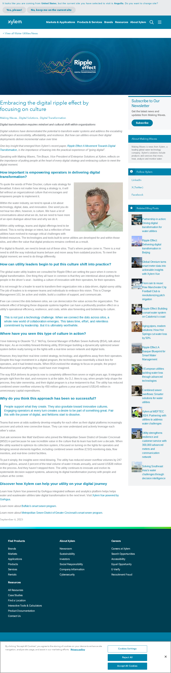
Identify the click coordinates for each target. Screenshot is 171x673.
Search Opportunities (123, 553)
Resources (121, 22)
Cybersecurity (67, 574)
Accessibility (118, 559)
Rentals (12, 574)
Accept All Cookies (127, 666)
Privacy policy (78, 649)
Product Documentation (21, 610)
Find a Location (17, 600)
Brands (108, 22)
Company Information (72, 569)
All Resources (15, 590)
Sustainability (67, 553)
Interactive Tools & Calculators (25, 605)
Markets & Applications (60, 22)
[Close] (165, 656)
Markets (12, 553)
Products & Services (89, 22)
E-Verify (115, 569)
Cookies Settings (127, 649)
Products (13, 564)
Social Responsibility (71, 564)
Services (12, 569)
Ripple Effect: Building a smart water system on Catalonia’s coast (154, 312)
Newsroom (66, 548)
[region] (85, 657)
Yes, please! (14, 10)
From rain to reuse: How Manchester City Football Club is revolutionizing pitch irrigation (154, 291)
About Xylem (138, 22)
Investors (65, 559)
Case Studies (15, 595)
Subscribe (142, 122)
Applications (15, 559)
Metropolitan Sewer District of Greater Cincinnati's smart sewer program (62, 512)
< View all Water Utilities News (20, 33)
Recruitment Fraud (121, 574)
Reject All (127, 657)
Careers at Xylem (120, 548)
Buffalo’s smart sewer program (39, 506)
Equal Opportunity (121, 564)
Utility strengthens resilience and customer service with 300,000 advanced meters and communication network (154, 444)
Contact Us (14, 616)
